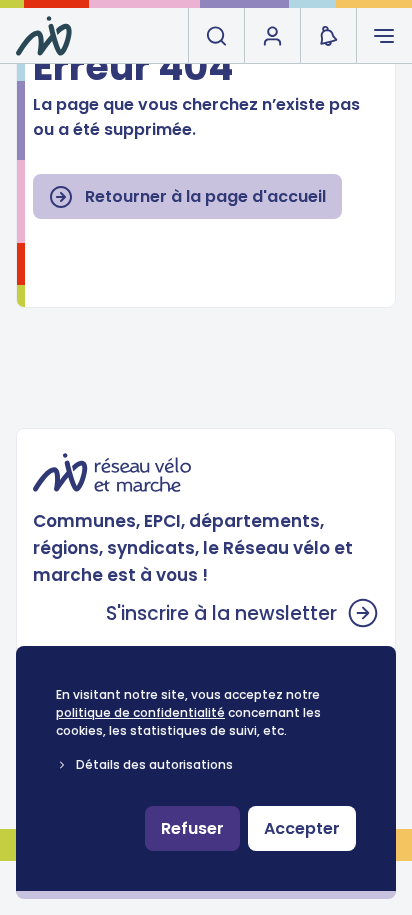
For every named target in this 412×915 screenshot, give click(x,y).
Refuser (192, 828)
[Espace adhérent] (272, 36)
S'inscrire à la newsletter (221, 613)
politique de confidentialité (140, 712)
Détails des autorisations (154, 764)
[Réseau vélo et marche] (44, 36)
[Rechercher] (216, 36)
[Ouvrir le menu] (384, 36)
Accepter (302, 828)
